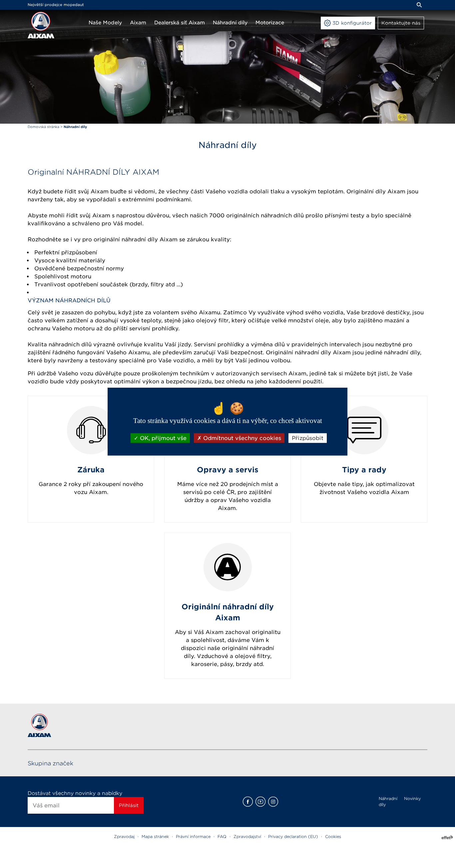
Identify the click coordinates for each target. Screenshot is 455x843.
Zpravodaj (124, 836)
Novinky (412, 798)
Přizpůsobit (307, 438)
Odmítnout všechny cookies (241, 438)
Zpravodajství (247, 836)
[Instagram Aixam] (273, 802)
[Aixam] (41, 25)
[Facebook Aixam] (248, 802)
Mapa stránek (155, 836)
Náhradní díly (388, 801)
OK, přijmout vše (162, 438)
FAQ (222, 836)
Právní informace (193, 836)
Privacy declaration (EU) (293, 836)
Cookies (333, 836)
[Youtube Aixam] (260, 802)
